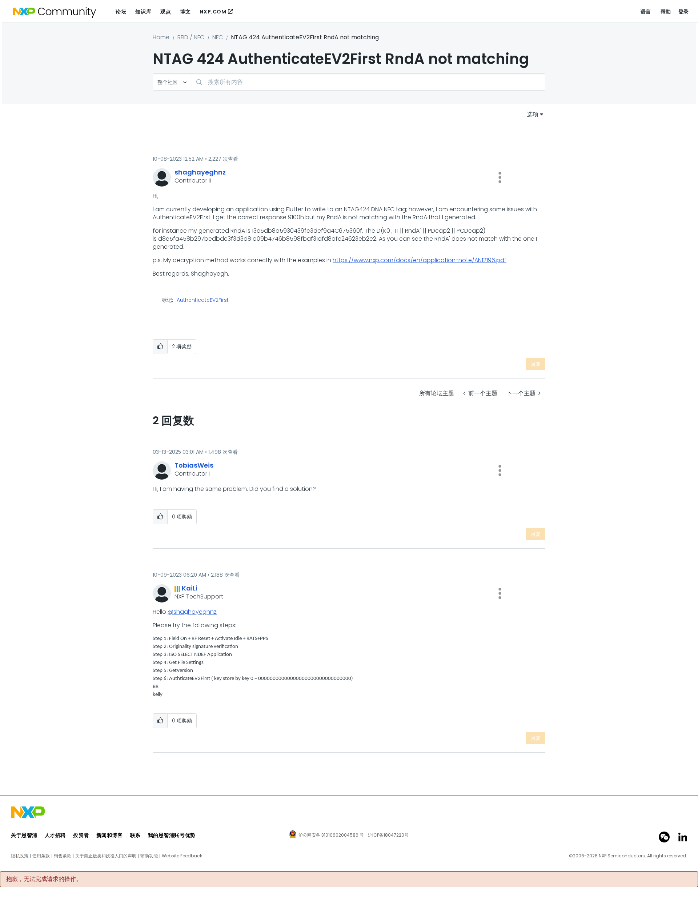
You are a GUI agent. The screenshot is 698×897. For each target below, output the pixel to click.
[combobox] (368, 82)
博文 (185, 11)
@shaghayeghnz (192, 612)
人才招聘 (55, 835)
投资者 (81, 835)
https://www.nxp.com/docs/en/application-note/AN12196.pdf (419, 260)
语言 (646, 11)
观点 (165, 11)
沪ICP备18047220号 (388, 835)
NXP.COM (213, 11)
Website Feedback (182, 856)
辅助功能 (149, 856)
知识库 (143, 11)
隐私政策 (19, 856)
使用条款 (41, 856)
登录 (683, 11)
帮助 (666, 11)
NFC (217, 37)
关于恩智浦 (24, 835)
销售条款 (62, 856)
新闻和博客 (109, 835)
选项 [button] (532, 114)
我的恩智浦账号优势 (172, 835)
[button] (500, 177)
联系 (135, 835)
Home (161, 37)
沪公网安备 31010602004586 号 (331, 835)
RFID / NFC (190, 37)
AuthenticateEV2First (203, 300)
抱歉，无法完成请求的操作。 (44, 879)
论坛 (121, 11)
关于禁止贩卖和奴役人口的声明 (105, 856)
